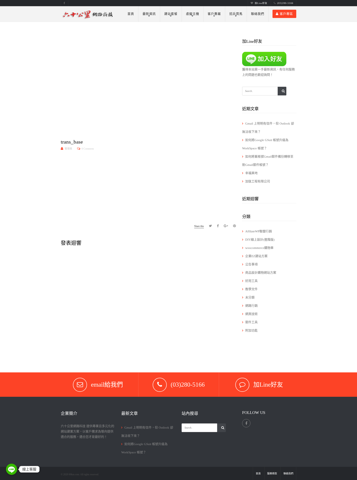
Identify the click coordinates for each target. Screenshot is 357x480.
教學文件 (251, 289)
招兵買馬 (236, 13)
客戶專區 (286, 13)
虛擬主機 (192, 13)
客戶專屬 (214, 13)
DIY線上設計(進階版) (260, 239)
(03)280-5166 (285, 3)
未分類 (250, 297)
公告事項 (251, 264)
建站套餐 (170, 13)
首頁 (130, 13)
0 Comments (88, 148)
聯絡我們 (257, 13)
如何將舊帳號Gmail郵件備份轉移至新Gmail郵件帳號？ (267, 160)
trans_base (72, 142)
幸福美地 (251, 173)
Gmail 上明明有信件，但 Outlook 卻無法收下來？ (268, 127)
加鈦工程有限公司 (257, 181)
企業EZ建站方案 (256, 256)
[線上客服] (11, 469)
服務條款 (272, 473)
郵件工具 (251, 322)
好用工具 (251, 281)
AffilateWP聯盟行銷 (258, 231)
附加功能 (251, 330)
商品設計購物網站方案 (260, 272)
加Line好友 (261, 3)
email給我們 (107, 384)
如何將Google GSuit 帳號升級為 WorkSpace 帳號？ (265, 144)
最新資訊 (149, 13)
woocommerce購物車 (259, 248)
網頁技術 (251, 314)
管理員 (68, 148)
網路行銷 (251, 305)
